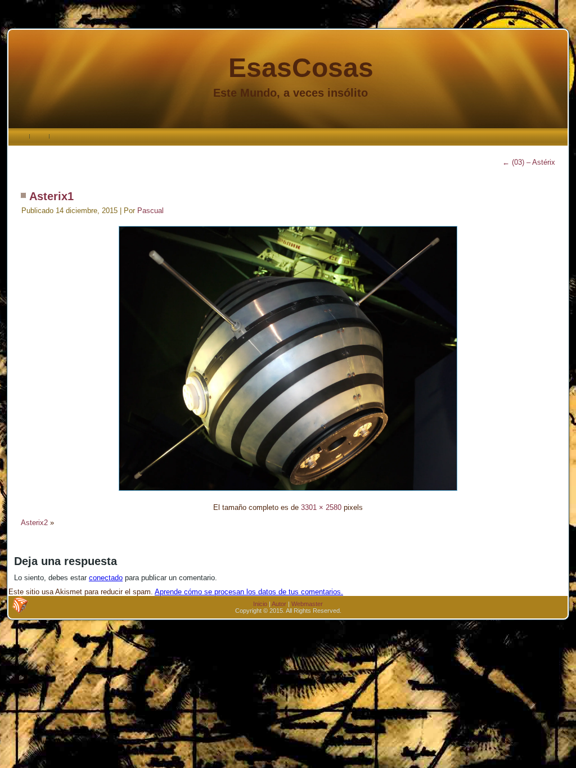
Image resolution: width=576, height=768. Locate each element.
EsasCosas (301, 68)
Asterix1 (51, 196)
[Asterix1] (288, 492)
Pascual (150, 210)
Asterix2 (34, 522)
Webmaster (307, 603)
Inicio (260, 603)
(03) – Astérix (528, 162)
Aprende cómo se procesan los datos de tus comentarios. (249, 592)
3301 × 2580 (321, 507)
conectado (106, 577)
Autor (279, 603)
